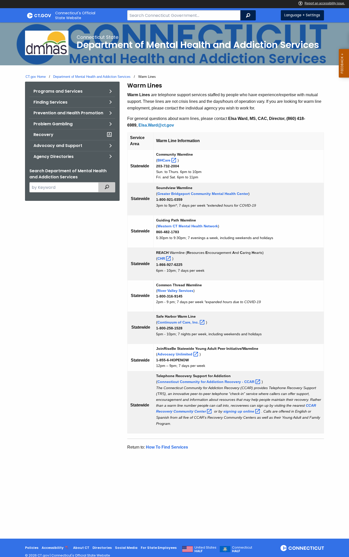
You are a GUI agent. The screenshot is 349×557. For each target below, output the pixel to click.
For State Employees (159, 548)
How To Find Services (167, 447)
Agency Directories (53, 156)
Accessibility (53, 548)
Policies (31, 548)
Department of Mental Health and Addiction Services (92, 77)
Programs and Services (58, 91)
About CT (81, 548)
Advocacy (175, 354)
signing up (239, 411)
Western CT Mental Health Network (187, 226)
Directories (102, 548)
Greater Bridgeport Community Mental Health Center (202, 194)
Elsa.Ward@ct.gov (156, 125)
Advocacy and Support (57, 145)
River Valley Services (175, 291)
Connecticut (242, 549)
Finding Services (50, 102)
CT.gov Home (36, 77)
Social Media (126, 548)
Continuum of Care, (178, 322)
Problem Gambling (53, 124)
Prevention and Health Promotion (68, 113)
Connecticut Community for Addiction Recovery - (206, 382)
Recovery (43, 135)
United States (205, 549)
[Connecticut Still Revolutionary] (302, 548)
